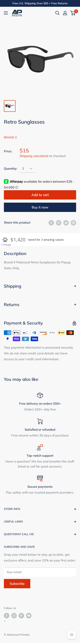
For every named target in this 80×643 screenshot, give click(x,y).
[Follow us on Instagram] (14, 615)
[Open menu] (6, 13)
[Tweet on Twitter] (66, 223)
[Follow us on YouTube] (28, 615)
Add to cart (40, 195)
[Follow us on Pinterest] (21, 615)
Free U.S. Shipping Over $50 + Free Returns (40, 3)
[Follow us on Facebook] (6, 615)
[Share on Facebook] (51, 223)
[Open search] (57, 13)
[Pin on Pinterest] (58, 223)
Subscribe (17, 583)
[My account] (65, 13)
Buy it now (40, 207)
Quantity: (10, 168)
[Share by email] (73, 223)
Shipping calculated (34, 156)
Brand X (10, 137)
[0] (72, 13)
